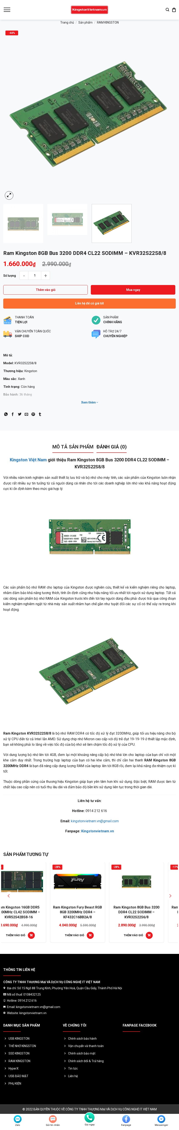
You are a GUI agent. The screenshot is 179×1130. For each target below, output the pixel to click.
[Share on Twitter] (19, 414)
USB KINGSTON (19, 1038)
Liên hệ (73, 1076)
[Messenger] (161, 1119)
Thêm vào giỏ (45, 290)
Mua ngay (133, 290)
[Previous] (12, 114)
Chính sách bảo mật (81, 1053)
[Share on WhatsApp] (6, 414)
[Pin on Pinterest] (33, 414)
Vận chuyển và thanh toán (86, 1046)
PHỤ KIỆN (15, 1083)
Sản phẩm (85, 22)
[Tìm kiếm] (167, 9)
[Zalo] (18, 1119)
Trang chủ (67, 22)
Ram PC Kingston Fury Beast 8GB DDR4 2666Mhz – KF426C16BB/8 (89, 912)
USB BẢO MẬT (18, 1076)
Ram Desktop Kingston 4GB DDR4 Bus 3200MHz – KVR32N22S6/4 (148, 912)
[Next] (167, 114)
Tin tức (73, 1068)
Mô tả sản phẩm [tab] (72, 447)
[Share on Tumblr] (40, 414)
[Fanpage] (126, 1119)
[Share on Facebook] (12, 414)
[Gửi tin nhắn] (53, 1119)
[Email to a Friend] (26, 414)
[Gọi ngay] (89, 1117)
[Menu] (6, 9)
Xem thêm (88, 402)
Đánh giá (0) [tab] (111, 447)
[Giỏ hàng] (174, 9)
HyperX (14, 1068)
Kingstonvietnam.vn (97, 831)
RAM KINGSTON (108, 22)
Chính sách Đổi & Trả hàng (86, 1061)
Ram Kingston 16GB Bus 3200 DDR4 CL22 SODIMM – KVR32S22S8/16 (31, 912)
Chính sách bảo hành (82, 1038)
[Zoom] (9, 195)
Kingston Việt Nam (28, 459)
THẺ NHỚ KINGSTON (22, 1046)
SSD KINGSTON (19, 1053)
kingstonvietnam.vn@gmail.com (95, 821)
